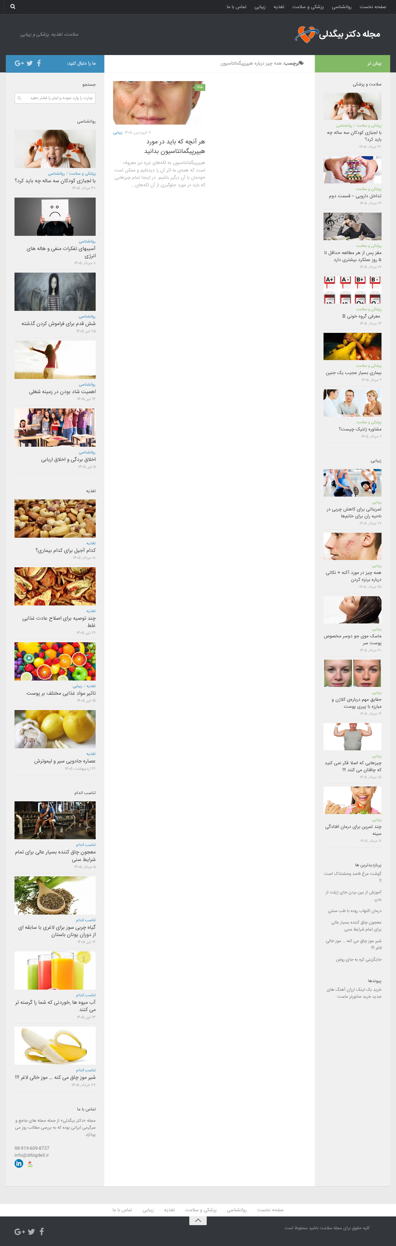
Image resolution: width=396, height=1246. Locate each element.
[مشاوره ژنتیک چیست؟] (353, 403)
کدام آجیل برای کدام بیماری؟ (66, 551)
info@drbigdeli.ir (31, 1155)
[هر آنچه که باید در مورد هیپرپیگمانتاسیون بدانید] (159, 103)
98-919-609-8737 (31, 1148)
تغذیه (279, 7)
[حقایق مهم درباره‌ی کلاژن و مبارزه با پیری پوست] (353, 673)
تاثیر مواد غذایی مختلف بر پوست (61, 693)
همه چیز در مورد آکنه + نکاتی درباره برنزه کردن (354, 576)
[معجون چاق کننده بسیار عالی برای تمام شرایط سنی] (55, 820)
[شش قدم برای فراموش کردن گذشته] (55, 292)
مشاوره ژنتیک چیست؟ (360, 429)
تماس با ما (236, 7)
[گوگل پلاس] (20, 63)
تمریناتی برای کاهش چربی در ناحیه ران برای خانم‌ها (354, 513)
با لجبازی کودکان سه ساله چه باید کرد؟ (55, 181)
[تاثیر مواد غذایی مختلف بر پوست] (55, 661)
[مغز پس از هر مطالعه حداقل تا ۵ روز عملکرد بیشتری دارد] (353, 226)
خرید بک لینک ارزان (364, 989)
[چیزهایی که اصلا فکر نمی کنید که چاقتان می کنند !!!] (353, 736)
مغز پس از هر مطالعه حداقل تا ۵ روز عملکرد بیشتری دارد (353, 256)
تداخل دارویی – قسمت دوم (355, 196)
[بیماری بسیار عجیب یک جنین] (353, 346)
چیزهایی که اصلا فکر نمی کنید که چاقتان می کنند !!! (353, 767)
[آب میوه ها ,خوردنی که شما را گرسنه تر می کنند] (55, 970)
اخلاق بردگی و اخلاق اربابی (68, 460)
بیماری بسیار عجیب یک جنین (354, 373)
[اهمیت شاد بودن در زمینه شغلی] (55, 360)
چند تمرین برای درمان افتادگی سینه (353, 830)
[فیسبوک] (38, 63)
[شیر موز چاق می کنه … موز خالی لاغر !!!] (55, 1046)
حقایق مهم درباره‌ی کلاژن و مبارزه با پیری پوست (357, 703)
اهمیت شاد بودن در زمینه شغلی (62, 392)
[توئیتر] (29, 63)
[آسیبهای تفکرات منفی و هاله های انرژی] (55, 217)
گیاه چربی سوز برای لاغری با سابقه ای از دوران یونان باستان (57, 931)
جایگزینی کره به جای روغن (359, 959)
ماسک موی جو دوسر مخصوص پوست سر (353, 640)
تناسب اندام (86, 845)
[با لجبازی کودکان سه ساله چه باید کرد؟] (55, 149)
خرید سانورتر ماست (354, 996)
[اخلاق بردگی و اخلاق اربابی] (55, 427)
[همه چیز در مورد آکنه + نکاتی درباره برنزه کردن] (353, 546)
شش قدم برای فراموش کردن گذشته (58, 324)
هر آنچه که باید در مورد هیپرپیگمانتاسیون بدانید (174, 146)
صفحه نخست (373, 7)
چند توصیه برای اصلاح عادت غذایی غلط (59, 622)
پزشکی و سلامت (308, 7)
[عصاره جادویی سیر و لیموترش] (55, 729)
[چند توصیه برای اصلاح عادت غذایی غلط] (55, 586)
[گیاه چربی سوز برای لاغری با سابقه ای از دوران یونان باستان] (55, 895)
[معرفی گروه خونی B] (353, 290)
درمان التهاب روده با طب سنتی (355, 911)
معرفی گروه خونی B (362, 316)
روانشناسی (342, 7)
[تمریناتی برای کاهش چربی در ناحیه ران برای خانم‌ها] (353, 482)
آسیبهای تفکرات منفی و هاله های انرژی (61, 252)
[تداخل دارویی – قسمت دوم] (353, 169)
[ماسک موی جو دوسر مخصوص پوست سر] (353, 609)
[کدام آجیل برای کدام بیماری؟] (55, 518)
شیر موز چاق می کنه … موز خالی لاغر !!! (55, 1078)
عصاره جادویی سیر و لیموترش (65, 761)
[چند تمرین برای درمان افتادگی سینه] (353, 800)
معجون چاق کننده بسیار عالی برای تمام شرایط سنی (55, 856)
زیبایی (260, 7)
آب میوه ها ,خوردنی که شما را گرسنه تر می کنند (55, 1006)
